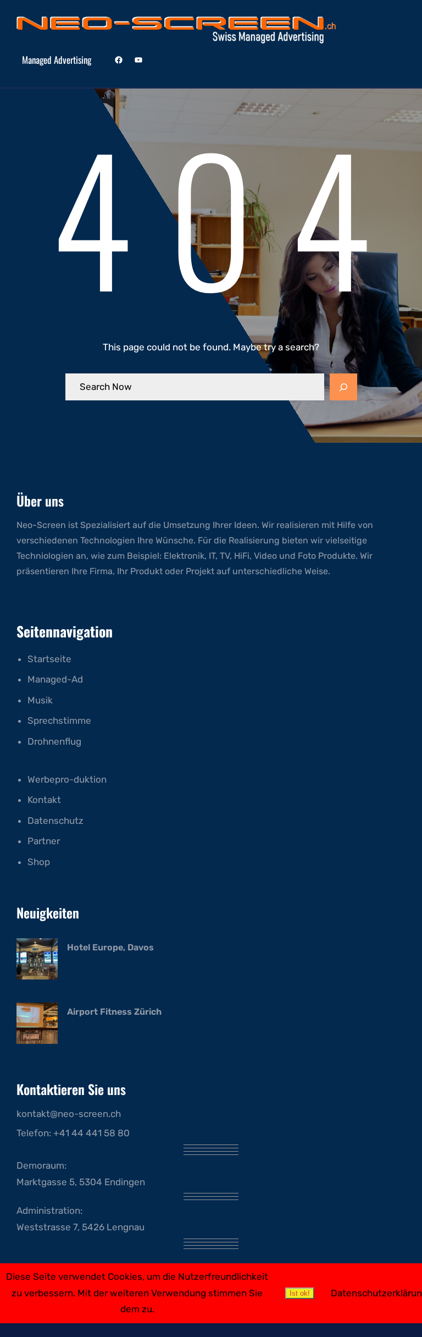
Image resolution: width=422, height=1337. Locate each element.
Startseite (49, 658)
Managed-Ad (55, 679)
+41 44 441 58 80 (91, 1132)
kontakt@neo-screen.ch (68, 1113)
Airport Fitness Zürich (114, 1011)
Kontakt (44, 799)
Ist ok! (300, 1293)
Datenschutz (55, 820)
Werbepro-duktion (67, 779)
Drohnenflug (54, 741)
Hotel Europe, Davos (110, 947)
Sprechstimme (59, 720)
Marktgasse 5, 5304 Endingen (80, 1181)
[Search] (343, 387)
